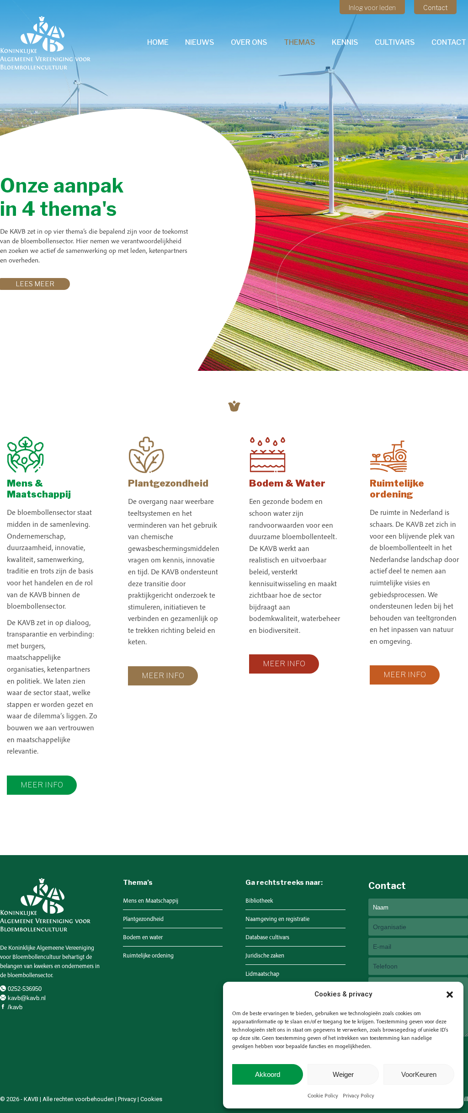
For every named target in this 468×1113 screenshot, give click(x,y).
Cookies (151, 1099)
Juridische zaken (264, 955)
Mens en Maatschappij (150, 900)
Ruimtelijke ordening (148, 955)
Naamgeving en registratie (277, 919)
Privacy (127, 1099)
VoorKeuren (418, 1074)
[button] (449, 994)
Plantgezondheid (143, 919)
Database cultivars (267, 937)
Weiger (343, 1074)
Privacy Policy (358, 1095)
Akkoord (267, 1074)
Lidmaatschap (262, 974)
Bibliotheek (259, 900)
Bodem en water (143, 937)
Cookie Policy (323, 1095)
